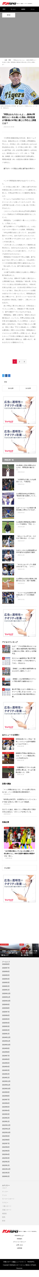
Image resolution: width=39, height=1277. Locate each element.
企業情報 (19, 1248)
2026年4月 (6, 979)
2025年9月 (6, 1004)
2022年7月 (6, 1143)
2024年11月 (6, 1041)
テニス (33, 9)
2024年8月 (6, 1052)
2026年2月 (6, 986)
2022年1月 (6, 1165)
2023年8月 (6, 1096)
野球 (4, 9)
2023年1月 (6, 1121)
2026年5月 (6, 975)
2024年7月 (6, 1056)
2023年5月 (6, 1107)
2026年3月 (6, 982)
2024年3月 (6, 1070)
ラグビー (5, 1202)
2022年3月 (6, 1158)
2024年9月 (6, 1048)
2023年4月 (6, 1110)
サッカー (13, 9)
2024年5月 (6, 1063)
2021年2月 (6, 1173)
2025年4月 (6, 1023)
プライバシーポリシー (19, 1242)
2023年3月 (6, 1114)
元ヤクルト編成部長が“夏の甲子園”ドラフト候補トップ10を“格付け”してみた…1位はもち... (24, 660)
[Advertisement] (19, 38)
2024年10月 (6, 1045)
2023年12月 (6, 1081)
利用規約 (19, 1239)
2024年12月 (6, 1037)
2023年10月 (6, 1088)
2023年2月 (6, 1118)
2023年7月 (6, 1099)
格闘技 (23, 9)
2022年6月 (6, 1147)
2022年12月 (6, 1125)
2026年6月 (6, 971)
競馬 (3, 1217)
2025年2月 (6, 1030)
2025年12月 (6, 993)
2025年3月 (6, 1026)
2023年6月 (6, 1103)
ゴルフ (4, 1188)
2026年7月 (6, 968)
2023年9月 (6, 1092)
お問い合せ (19, 1245)
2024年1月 (6, 1077)
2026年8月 (6, 964)
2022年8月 (6, 1140)
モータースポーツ (8, 1199)
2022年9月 (6, 1136)
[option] (10, 950)
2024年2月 (6, 1074)
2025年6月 (6, 1015)
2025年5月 (6, 1019)
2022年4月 (6, 1154)
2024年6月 (6, 1059)
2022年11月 (6, 1129)
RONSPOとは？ (19, 1235)
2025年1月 (6, 1034)
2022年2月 (6, 1162)
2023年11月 (6, 1085)
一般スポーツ (6, 1206)
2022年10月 (6, 1132)
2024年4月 (6, 1066)
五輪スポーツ (6, 1210)
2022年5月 (6, 1151)
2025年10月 (6, 1001)
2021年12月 (6, 1169)
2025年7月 (6, 1012)
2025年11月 (6, 997)
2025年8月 (6, 1008)
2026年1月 (6, 990)
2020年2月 (6, 1176)
